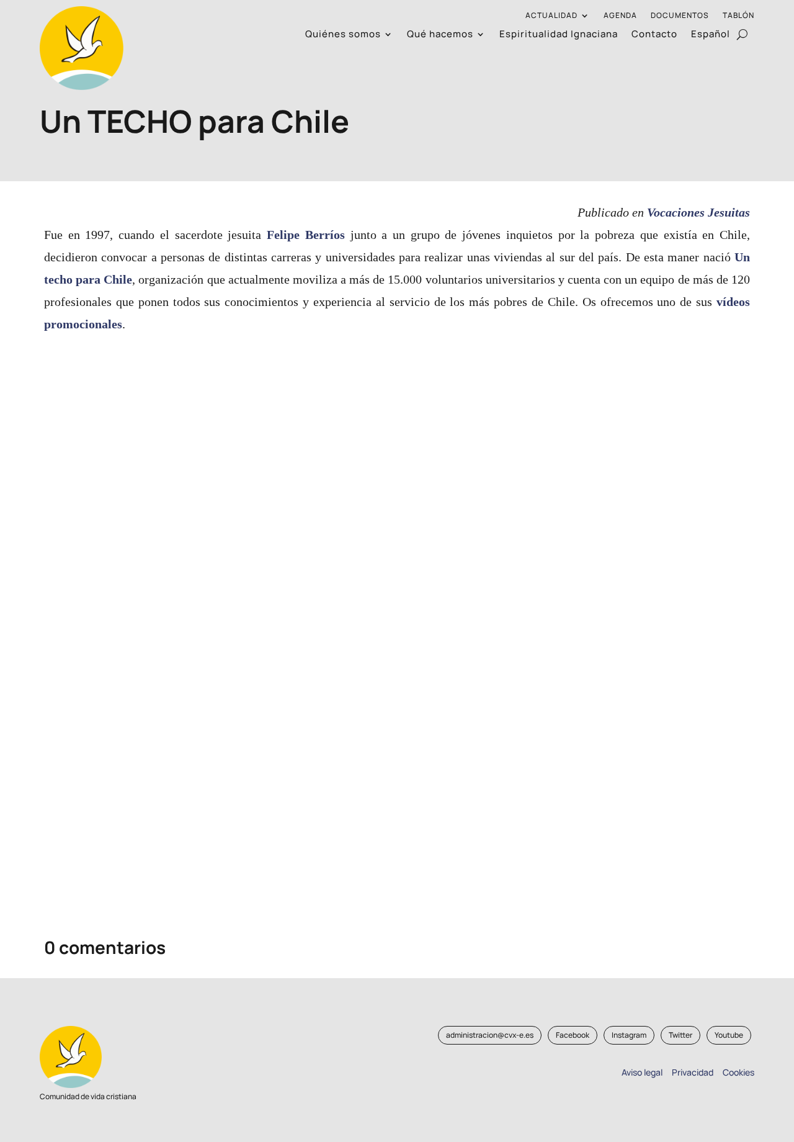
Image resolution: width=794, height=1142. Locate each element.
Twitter (680, 1035)
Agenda (620, 15)
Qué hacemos (440, 35)
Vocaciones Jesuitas (698, 212)
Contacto (654, 35)
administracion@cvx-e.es (489, 1035)
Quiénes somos (343, 35)
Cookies (738, 1072)
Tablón (738, 15)
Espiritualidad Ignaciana (558, 35)
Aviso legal (642, 1072)
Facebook (572, 1035)
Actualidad (551, 15)
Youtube (729, 1035)
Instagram (629, 1035)
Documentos (680, 15)
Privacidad (690, 1072)
